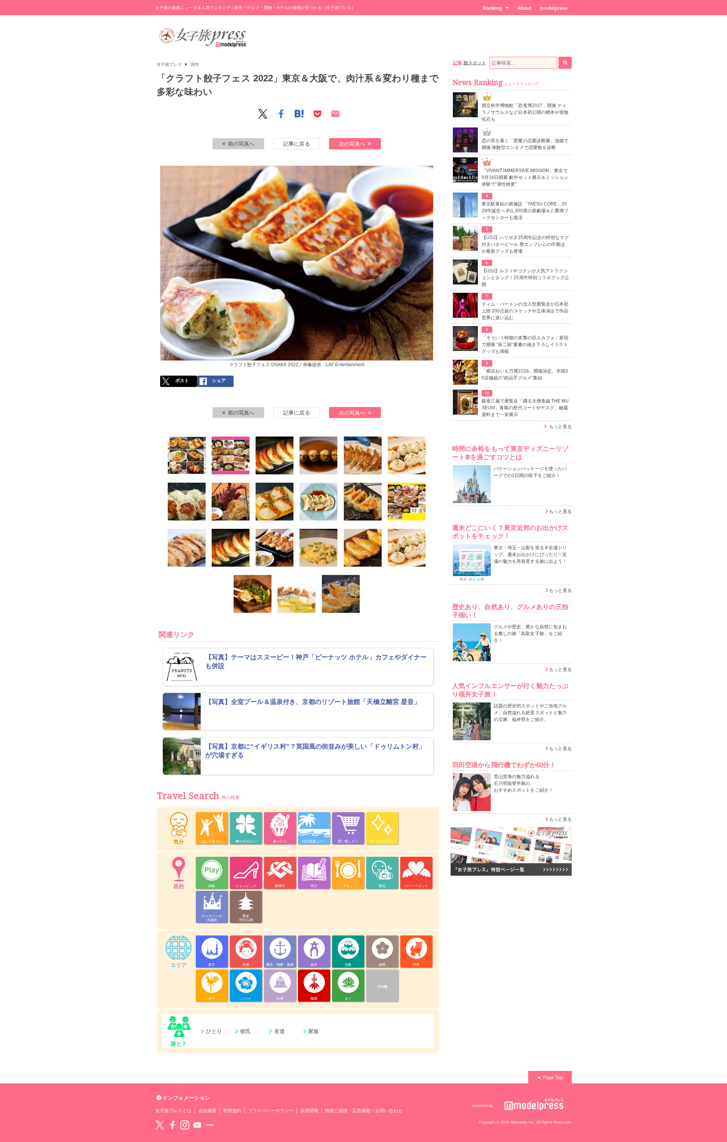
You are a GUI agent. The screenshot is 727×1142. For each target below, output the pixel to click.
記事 (457, 62)
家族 (313, 1031)
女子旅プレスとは (173, 1110)
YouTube (197, 1125)
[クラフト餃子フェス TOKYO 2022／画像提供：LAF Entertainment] (187, 455)
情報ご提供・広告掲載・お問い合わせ (364, 1110)
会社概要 (207, 1110)
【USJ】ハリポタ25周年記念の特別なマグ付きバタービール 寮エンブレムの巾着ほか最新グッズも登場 (525, 244)
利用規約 (232, 1110)
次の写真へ (352, 144)
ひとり (214, 1031)
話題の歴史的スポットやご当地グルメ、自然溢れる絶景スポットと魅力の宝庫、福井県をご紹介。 (530, 712)
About (524, 8)
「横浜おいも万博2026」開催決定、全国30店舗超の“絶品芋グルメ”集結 (525, 374)
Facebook (172, 1125)
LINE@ (209, 1125)
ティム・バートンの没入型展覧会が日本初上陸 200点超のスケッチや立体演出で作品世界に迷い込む (525, 310)
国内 (194, 64)
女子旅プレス (169, 64)
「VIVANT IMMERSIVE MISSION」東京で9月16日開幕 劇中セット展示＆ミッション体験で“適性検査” (525, 177)
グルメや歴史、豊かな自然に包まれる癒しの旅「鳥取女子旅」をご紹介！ (530, 633)
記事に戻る (296, 144)
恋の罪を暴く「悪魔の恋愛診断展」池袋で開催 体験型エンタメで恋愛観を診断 (525, 144)
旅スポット (474, 62)
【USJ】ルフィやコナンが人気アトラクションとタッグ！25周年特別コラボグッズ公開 (525, 277)
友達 (279, 1031)
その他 (382, 986)
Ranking (492, 8)
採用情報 (309, 1110)
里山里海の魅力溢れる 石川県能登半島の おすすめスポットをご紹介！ (523, 783)
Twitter (159, 1125)
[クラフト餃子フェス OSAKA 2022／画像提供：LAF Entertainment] (407, 502)
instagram (184, 1125)
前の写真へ (241, 144)
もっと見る (560, 426)
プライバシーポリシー (271, 1110)
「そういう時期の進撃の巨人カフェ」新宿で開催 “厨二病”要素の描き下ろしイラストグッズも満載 (525, 344)
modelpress (554, 8)
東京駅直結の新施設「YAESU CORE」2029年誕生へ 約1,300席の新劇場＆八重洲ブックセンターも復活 (525, 210)
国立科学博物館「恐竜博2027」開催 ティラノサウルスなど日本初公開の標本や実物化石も (525, 112)
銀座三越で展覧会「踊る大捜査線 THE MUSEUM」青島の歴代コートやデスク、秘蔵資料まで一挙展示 (525, 407)
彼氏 (245, 1031)
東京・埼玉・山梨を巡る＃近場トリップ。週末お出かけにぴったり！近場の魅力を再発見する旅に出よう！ (530, 554)
